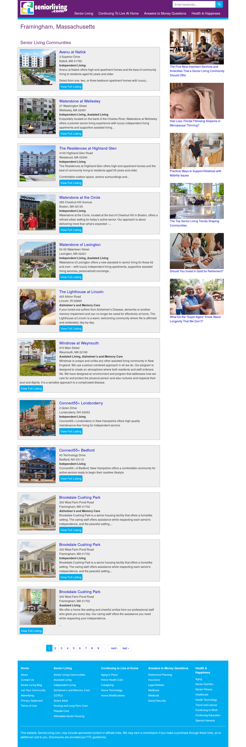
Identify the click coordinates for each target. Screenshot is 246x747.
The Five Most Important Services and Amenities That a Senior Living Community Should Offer (197, 70)
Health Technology (206, 699)
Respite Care (61, 711)
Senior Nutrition (204, 684)
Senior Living (83, 13)
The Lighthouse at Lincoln (81, 291)
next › (114, 648)
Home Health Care (112, 679)
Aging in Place (109, 674)
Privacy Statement (32, 700)
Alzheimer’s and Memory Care (72, 690)
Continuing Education (207, 715)
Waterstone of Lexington (80, 244)
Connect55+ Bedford (77, 450)
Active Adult (61, 700)
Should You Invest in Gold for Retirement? (196, 271)
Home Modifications (113, 695)
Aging (198, 679)
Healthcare (201, 694)
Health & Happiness (206, 13)
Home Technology (111, 690)
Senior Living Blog (31, 685)
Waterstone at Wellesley (79, 101)
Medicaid (153, 695)
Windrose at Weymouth (79, 343)
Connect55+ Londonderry (81, 402)
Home (25, 668)
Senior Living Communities (69, 674)
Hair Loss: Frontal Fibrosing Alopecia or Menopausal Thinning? (195, 123)
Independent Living (65, 685)
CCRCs (58, 695)
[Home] (45, 8)
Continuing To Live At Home (119, 13)
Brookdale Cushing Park (79, 497)
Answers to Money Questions (165, 13)
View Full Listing (70, 86)
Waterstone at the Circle (79, 197)
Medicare (153, 690)
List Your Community (33, 690)
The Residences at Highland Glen (88, 148)
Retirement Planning (160, 674)
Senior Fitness (203, 689)
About (24, 674)
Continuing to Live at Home (119, 668)
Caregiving (107, 685)
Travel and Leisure (206, 705)
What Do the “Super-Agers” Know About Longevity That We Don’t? (195, 319)
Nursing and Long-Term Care (71, 705)
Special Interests (205, 720)
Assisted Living (62, 679)
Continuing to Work (206, 710)
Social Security (157, 700)
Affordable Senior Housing (69, 716)
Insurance (154, 679)
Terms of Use (29, 705)
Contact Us (27, 679)
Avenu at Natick (72, 51)
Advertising (27, 695)
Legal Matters (156, 685)
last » (125, 648)
